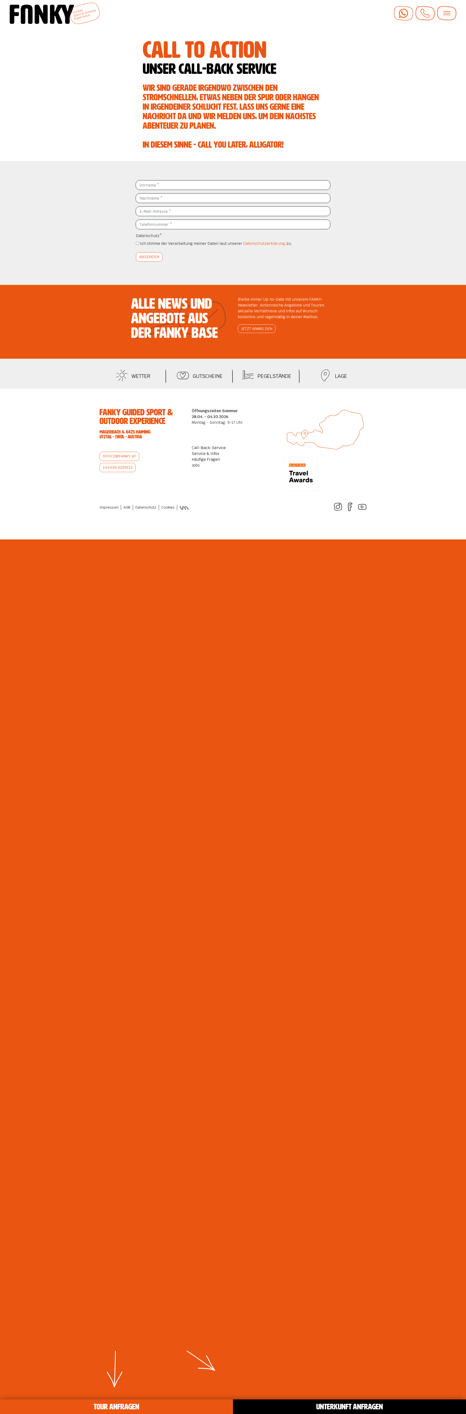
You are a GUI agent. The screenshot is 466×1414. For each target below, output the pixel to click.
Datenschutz (149, 235)
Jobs (196, 465)
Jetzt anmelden (256, 328)
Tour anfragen (116, 1407)
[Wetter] (124, 376)
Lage (341, 376)
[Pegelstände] (250, 376)
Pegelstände (274, 376)
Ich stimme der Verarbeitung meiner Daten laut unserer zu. (215, 243)
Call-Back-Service (209, 447)
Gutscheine (207, 376)
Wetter (141, 376)
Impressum (109, 507)
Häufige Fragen (206, 459)
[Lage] (327, 376)
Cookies (168, 507)
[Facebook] (350, 509)
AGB (127, 507)
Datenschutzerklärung (264, 243)
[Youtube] (362, 509)
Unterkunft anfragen (349, 1407)
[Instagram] (338, 509)
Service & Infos (205, 453)
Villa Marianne (184, 508)
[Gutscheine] (184, 376)
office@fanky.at (119, 456)
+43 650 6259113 (118, 467)
